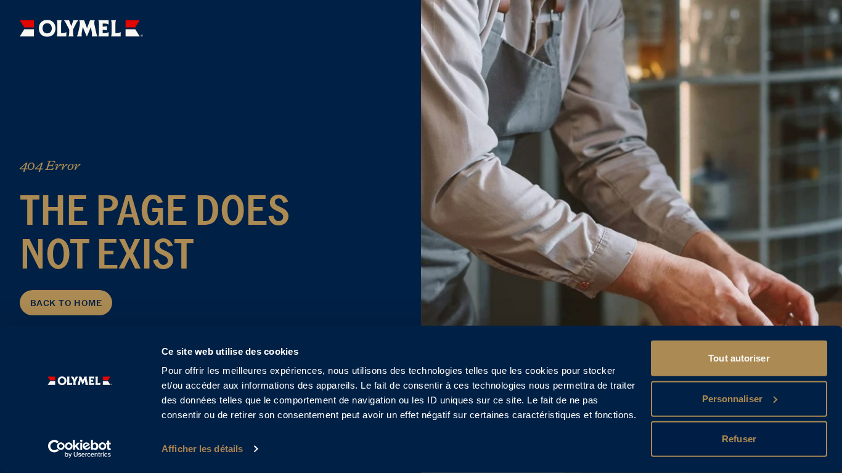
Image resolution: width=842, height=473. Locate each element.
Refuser (739, 439)
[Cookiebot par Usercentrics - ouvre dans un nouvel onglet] (80, 449)
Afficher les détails (202, 448)
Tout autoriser (738, 358)
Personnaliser (732, 398)
